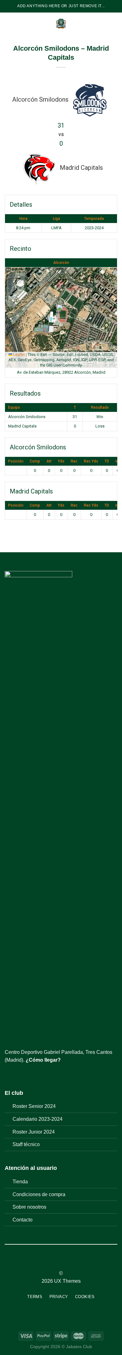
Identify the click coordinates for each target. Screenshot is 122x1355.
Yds (61, 461)
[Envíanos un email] (31, 1075)
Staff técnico (26, 1144)
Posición (15, 461)
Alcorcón (61, 262)
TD (106, 461)
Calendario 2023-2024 (38, 1119)
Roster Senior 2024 (34, 1106)
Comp (35, 461)
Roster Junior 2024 (34, 1132)
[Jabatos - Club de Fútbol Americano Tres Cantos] (61, 23)
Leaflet (18, 354)
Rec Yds (91, 461)
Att (49, 461)
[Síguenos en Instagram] (16, 1075)
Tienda (20, 1181)
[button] (61, 311)
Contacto (23, 1219)
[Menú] (8, 23)
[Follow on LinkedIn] (72, 1262)
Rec (74, 461)
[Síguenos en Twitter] (23, 1075)
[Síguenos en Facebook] (8, 1075)
